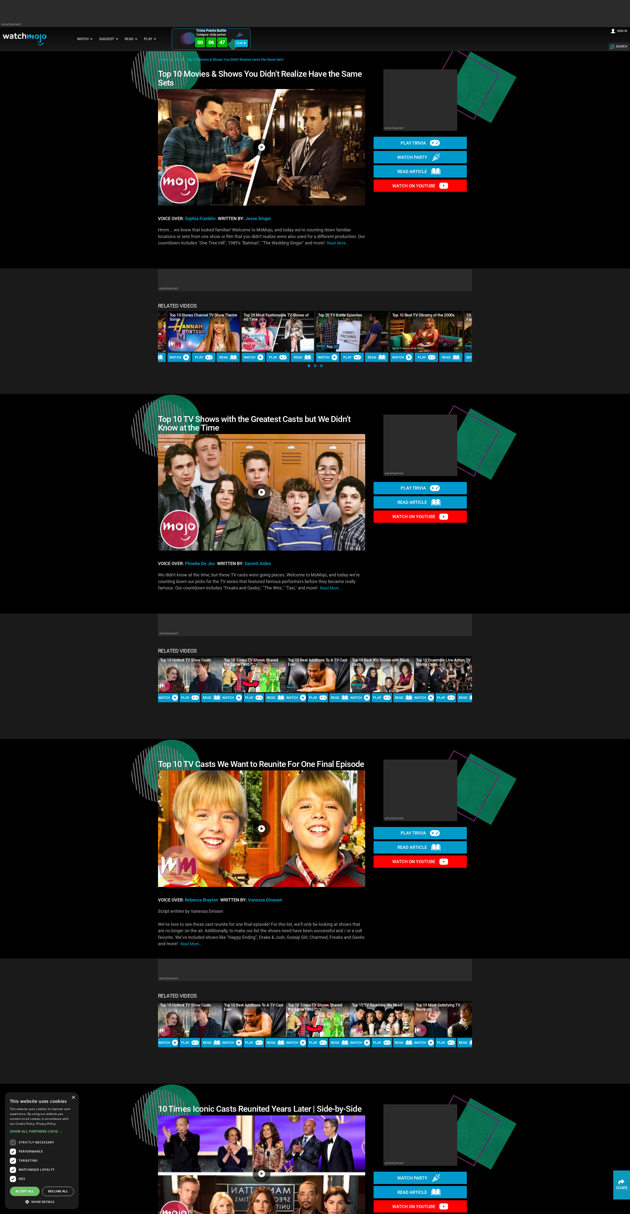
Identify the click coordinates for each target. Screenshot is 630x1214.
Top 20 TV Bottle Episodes (340, 315)
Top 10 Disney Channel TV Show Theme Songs (203, 317)
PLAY (240, 43)
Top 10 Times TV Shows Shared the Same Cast (251, 662)
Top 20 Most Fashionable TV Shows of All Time (276, 317)
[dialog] (42, 1150)
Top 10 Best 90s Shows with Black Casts (380, 662)
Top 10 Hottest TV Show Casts (185, 660)
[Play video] (261, 147)
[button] (309, 365)
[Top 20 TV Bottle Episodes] (352, 331)
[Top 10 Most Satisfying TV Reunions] (446, 1019)
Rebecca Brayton (201, 900)
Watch (175, 357)
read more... (338, 243)
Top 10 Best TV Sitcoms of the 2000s (423, 315)
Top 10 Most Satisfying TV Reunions (438, 1007)
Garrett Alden (258, 563)
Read (223, 357)
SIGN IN (622, 31)
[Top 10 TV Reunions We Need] (382, 1019)
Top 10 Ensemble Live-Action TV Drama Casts (443, 662)
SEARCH (621, 46)
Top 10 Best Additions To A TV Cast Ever (317, 662)
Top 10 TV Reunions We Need (377, 1005)
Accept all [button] (25, 1191)
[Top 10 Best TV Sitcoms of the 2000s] (426, 331)
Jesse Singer (258, 218)
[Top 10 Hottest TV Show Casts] (190, 674)
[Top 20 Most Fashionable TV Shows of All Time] (278, 331)
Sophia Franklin (200, 218)
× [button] (73, 1097)
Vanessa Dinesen (265, 900)
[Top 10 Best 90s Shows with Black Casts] (382, 674)
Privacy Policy (46, 1124)
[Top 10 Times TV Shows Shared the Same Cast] (254, 674)
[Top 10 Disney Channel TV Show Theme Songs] (204, 331)
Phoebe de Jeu (200, 563)
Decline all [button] (58, 1191)
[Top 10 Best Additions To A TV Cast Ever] (318, 674)
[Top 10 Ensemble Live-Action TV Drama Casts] (446, 674)
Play (199, 357)
